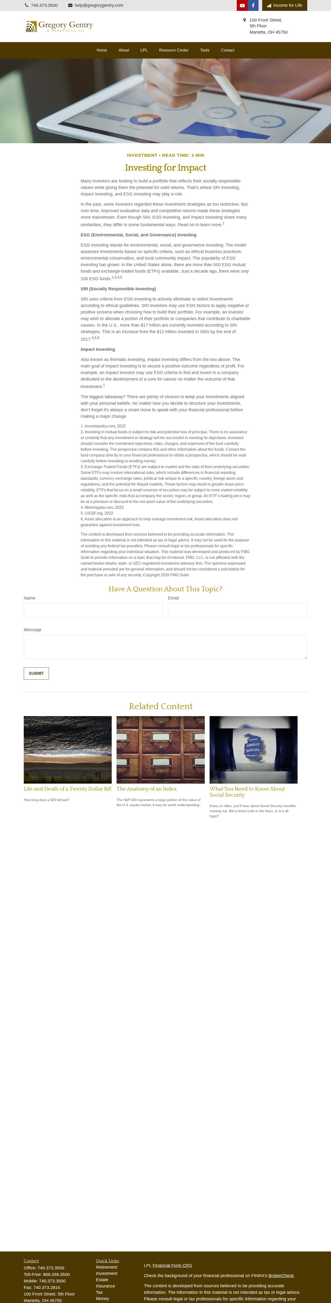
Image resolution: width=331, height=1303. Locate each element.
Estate (102, 1279)
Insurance (105, 1286)
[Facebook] (253, 5)
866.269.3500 (56, 1274)
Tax (99, 1292)
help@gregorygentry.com (99, 5)
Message (32, 629)
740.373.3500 (51, 1268)
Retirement (106, 1267)
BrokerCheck (281, 1275)
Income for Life (287, 5)
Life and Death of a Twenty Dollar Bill (67, 789)
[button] (102, 50)
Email (173, 598)
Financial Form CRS (172, 1265)
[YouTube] (242, 5)
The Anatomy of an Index (147, 789)
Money (102, 1298)
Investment (106, 1273)
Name (29, 598)
